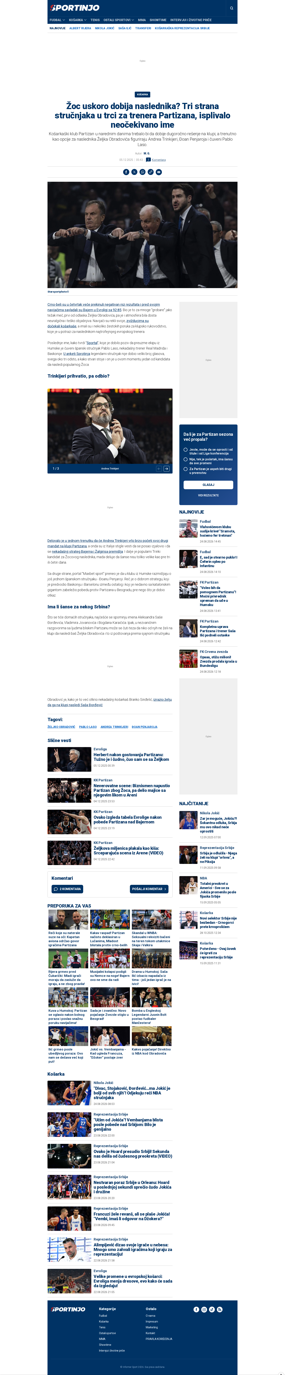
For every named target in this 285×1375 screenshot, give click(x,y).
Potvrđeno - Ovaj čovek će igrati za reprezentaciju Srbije (218, 953)
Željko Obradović (61, 727)
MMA (142, 20)
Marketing (152, 1327)
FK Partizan (209, 582)
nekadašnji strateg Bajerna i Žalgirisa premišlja (87, 551)
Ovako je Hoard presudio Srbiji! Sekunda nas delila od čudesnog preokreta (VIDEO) (133, 1154)
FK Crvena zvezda (214, 652)
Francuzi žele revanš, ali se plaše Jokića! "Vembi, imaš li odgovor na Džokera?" (132, 1216)
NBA (203, 878)
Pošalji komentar (147, 889)
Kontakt (150, 1333)
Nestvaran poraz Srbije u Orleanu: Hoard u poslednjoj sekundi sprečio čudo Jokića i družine (132, 1187)
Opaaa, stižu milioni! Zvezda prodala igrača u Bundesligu (218, 661)
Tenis (95, 20)
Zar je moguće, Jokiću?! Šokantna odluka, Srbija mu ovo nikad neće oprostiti (218, 824)
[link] (151, 172)
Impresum (152, 1321)
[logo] (74, 8)
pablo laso (88, 727)
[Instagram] (204, 1309)
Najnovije (58, 28)
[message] (159, 172)
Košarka (76, 20)
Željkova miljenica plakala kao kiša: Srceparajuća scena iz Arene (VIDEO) (128, 850)
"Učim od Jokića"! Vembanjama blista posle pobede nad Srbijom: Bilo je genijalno (128, 1125)
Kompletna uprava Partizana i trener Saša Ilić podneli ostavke (218, 631)
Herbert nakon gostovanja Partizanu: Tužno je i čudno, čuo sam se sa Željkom (131, 757)
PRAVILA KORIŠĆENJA (159, 1339)
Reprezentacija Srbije (111, 1114)
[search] (231, 8)
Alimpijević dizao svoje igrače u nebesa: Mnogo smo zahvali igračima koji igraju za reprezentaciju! (133, 1250)
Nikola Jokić (104, 28)
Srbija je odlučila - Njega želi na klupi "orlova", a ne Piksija (218, 857)
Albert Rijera (80, 28)
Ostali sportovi (117, 20)
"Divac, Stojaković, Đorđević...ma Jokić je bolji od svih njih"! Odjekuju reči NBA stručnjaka (132, 1093)
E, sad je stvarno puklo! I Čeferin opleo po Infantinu (218, 561)
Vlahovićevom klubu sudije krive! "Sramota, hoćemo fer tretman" (217, 531)
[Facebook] (126, 172)
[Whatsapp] (142, 172)
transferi (143, 28)
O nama (150, 1315)
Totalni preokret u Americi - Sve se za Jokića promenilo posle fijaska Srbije (218, 890)
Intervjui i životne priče (191, 20)
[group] (110, 431)
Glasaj (208, 485)
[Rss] (220, 1309)
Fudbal (55, 20)
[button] (166, 469)
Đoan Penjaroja (144, 727)
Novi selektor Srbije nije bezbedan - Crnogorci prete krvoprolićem (218, 922)
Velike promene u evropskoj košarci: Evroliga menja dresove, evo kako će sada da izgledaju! (133, 1281)
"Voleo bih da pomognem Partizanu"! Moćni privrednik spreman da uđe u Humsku (218, 596)
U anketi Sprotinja (76, 354)
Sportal (92, 343)
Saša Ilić (124, 28)
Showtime (158, 20)
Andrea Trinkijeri (114, 727)
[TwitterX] (134, 172)
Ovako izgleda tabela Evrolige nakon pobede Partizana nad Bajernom (128, 819)
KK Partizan (103, 780)
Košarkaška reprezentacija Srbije (182, 28)
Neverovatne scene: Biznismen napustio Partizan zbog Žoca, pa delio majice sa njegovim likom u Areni (132, 790)
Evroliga (100, 749)
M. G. (147, 153)
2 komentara (70, 889)
